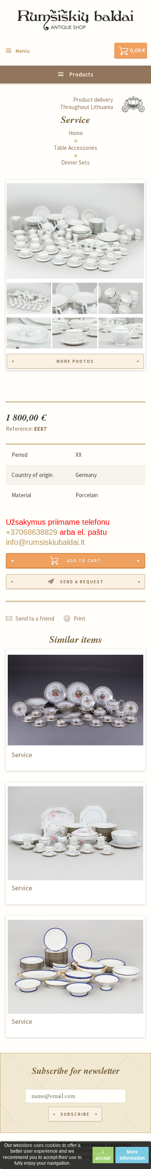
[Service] (75, 230)
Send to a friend (34, 618)
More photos (75, 361)
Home (76, 133)
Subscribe (75, 1114)
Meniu (22, 51)
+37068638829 (31, 532)
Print (80, 618)
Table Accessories (75, 147)
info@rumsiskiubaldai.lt (45, 542)
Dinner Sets (75, 162)
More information (132, 1155)
